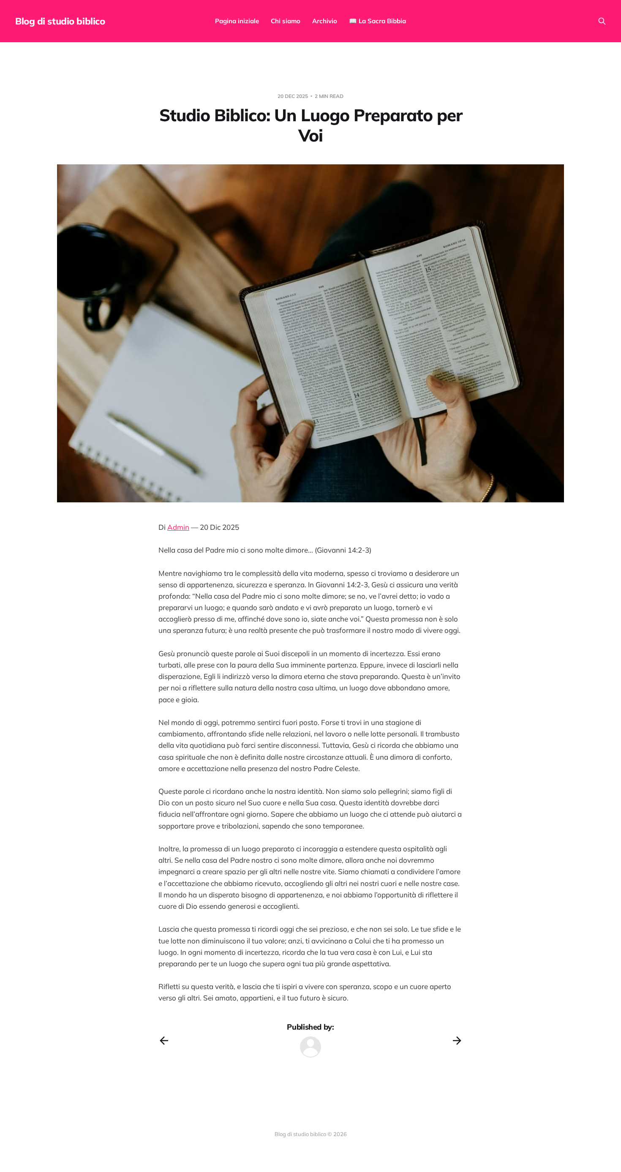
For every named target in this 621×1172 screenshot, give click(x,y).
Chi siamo (285, 21)
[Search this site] (602, 21)
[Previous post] (163, 1040)
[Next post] (457, 1040)
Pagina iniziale (237, 21)
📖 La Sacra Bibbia (377, 21)
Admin (178, 527)
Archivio (324, 21)
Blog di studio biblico (60, 21)
